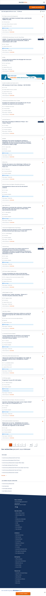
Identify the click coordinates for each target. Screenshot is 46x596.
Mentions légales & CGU (20, 515)
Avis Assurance (5, 486)
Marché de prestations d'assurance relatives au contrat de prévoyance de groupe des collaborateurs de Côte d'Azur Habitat (16, 315)
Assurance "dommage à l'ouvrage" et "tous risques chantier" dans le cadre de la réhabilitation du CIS (17, 402)
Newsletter (18, 525)
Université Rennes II (6, 119)
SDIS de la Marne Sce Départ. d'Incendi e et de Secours (13, 399)
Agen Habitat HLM (6, 205)
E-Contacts (18, 547)
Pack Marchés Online (19, 535)
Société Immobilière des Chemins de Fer (10, 83)
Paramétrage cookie (19, 521)
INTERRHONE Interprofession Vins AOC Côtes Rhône (13, 37)
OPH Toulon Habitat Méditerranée (9, 271)
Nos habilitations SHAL (20, 553)
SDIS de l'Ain (4, 162)
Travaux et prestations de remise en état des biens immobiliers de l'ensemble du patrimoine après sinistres (15, 274)
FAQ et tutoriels (18, 574)
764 (31, 444)
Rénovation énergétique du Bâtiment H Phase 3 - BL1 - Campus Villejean (15, 122)
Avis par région (18, 565)
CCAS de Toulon (5, 246)
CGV (16, 517)
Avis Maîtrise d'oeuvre (7, 491)
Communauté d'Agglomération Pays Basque (11, 227)
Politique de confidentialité (21, 519)
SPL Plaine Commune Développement (10, 16)
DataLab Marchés (19, 539)
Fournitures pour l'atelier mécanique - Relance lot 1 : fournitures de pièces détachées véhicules (15, 295)
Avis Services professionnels (8, 483)
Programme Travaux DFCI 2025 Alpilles (11, 380)
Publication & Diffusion (20, 543)
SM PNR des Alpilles (6, 378)
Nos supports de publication (21, 551)
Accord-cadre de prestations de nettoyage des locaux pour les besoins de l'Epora (16, 60)
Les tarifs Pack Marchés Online (21, 549)
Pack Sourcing (18, 537)
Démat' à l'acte (18, 545)
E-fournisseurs (18, 541)
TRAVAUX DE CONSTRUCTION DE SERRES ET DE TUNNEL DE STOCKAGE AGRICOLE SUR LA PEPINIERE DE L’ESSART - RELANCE (16, 359)
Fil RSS (17, 523)
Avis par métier (18, 567)
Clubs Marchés (18, 576)
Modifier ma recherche (37, 7)
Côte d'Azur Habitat (6, 311)
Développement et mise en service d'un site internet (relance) (15, 187)
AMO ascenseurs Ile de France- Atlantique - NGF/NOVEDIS (16, 85)
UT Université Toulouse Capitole (8, 333)
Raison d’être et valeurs (20, 513)
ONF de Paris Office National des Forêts (10, 355)
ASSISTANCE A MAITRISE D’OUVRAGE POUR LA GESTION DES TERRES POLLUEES (17, 19)
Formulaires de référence (20, 579)
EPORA (3, 57)
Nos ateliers (18, 581)
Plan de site (18, 583)
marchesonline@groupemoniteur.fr (21, 501)
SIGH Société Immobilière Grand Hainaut (10, 420)
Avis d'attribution (19, 527)
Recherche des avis (19, 563)
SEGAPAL (4, 138)
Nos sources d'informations (21, 561)
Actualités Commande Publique (21, 572)
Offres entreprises (19, 558)
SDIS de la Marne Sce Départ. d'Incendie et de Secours (13, 184)
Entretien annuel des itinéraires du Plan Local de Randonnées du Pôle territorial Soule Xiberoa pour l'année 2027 (17, 230)
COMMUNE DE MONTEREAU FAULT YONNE (11, 100)
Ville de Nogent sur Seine (7, 292)
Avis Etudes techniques (7, 488)
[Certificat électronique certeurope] (23, 77)
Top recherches (18, 529)
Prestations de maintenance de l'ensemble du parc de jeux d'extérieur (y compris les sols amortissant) (16, 103)
